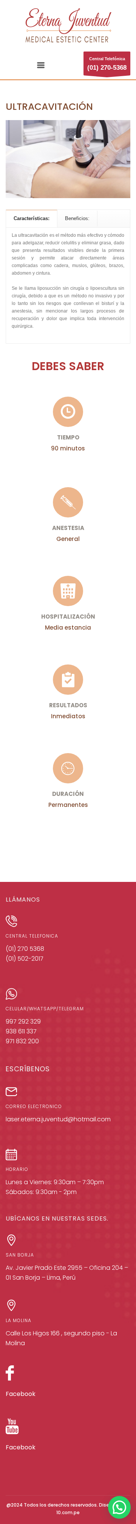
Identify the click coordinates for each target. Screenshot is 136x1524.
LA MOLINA (18, 1320)
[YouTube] (12, 1430)
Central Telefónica (107, 63)
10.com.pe (68, 1512)
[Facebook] (10, 1376)
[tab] (31, 218)
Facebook (21, 1394)
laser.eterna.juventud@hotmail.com (58, 1119)
